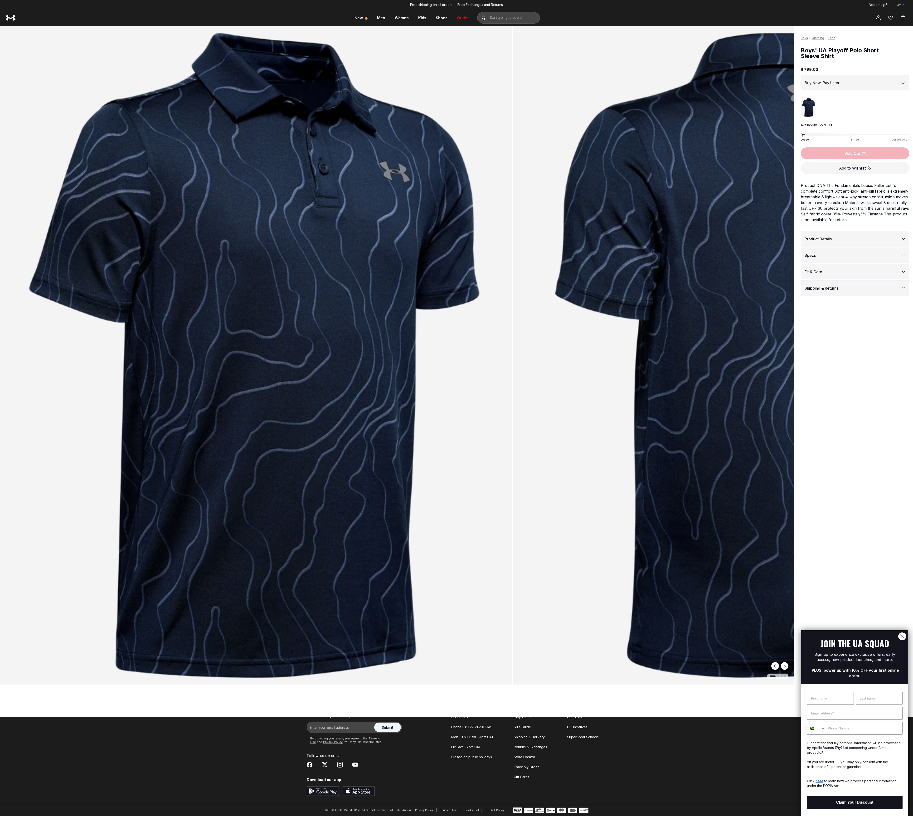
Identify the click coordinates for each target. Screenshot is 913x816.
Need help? (878, 4)
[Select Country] (901, 4)
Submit (387, 727)
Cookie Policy (473, 810)
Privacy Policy (424, 810)
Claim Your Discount (854, 802)
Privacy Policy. (333, 742)
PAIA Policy (497, 810)
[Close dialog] (902, 636)
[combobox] (816, 728)
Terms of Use (448, 810)
